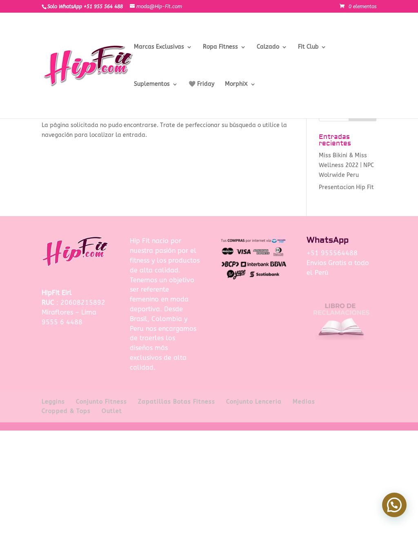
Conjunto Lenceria (254, 401)
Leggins (53, 401)
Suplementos (152, 84)
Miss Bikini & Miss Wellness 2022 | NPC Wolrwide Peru (346, 165)
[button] (394, 505)
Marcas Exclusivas (159, 47)
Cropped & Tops (66, 411)
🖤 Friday (201, 84)
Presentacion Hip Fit (346, 187)
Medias (304, 401)
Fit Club (308, 47)
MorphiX (236, 84)
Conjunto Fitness (101, 401)
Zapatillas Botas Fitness (176, 401)
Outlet (112, 411)
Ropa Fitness (220, 47)
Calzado (268, 47)
